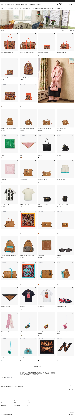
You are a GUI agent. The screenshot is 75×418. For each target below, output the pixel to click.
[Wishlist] (71, 4)
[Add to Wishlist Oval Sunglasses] (73, 237)
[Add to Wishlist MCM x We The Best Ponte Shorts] (73, 161)
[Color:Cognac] (20, 55)
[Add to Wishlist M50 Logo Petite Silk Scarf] (73, 339)
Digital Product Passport (17, 405)
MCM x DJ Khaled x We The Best (36, 8)
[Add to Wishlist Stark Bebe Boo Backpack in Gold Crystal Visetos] (17, 110)
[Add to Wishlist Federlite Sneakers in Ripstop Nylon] (73, 288)
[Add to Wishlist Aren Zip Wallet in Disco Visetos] (17, 59)
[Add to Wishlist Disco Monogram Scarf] (36, 212)
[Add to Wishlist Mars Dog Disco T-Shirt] (36, 288)
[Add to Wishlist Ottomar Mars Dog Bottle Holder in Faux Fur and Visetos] (73, 262)
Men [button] (19, 4)
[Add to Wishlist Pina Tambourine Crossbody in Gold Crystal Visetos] (36, 110)
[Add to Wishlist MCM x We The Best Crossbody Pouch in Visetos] (54, 262)
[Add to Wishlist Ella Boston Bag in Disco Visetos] (73, 34)
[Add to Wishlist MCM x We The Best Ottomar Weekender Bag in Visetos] (17, 262)
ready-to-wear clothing (40, 373)
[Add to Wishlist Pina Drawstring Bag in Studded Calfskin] (73, 186)
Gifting (2, 400)
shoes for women (30, 374)
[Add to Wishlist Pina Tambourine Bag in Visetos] (73, 110)
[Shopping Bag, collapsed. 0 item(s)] (73, 4)
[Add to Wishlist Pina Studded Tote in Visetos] (17, 212)
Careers (15, 402)
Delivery (2, 402)
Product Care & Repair (4, 407)
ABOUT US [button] (39, 4)
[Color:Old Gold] (38, 335)
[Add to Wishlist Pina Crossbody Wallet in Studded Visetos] (54, 212)
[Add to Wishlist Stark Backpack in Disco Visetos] (36, 59)
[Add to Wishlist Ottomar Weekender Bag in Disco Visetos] (36, 34)
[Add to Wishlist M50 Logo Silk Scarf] (54, 339)
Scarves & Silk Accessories (56, 8)
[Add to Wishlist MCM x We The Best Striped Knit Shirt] (17, 186)
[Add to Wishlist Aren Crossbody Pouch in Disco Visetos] (17, 85)
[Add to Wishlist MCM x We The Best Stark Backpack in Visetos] (17, 237)
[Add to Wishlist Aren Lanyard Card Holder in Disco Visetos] (36, 85)
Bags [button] (8, 4)
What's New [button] (3, 4)
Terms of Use (28, 400)
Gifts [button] (35, 4)
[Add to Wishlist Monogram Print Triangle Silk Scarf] (36, 135)
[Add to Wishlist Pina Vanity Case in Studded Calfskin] (54, 186)
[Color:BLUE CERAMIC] (20, 335)
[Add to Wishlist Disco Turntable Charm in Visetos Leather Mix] (36, 313)
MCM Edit (15, 400)
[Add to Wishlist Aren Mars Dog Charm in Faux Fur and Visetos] (36, 339)
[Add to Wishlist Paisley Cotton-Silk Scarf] (17, 135)
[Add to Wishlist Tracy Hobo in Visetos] (36, 161)
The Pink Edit (63, 8)
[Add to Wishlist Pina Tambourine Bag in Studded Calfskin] (73, 135)
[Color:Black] (38, 157)
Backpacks (11, 4)
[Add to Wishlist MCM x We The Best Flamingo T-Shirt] (36, 186)
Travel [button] (22, 4)
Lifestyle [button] (26, 4)
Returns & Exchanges (3, 405)
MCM (2, 377)
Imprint (27, 405)
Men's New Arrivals (18, 8)
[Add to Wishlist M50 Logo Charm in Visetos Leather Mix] (73, 313)
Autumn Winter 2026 (25, 8)
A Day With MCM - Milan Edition (46, 8)
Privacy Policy (28, 402)
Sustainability (16, 403)
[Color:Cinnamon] (20, 233)
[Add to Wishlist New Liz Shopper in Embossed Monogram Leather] (54, 135)
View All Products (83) (37, 366)
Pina (29, 8)
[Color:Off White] (57, 182)
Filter (63, 30)
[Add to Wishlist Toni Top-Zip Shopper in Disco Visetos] (17, 34)
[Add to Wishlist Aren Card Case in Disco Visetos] (54, 34)
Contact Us (2, 408)
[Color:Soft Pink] (20, 157)
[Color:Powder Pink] (1, 182)
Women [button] (16, 4)
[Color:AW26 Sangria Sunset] (20, 284)
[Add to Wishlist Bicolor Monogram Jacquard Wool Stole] (17, 313)
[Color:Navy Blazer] (20, 309)
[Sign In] (69, 4)
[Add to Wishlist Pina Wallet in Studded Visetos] (73, 212)
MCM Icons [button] (31, 4)
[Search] (67, 4)
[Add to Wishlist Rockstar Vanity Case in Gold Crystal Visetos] (54, 110)
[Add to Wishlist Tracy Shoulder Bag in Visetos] (54, 161)
